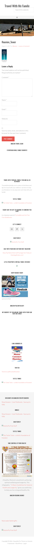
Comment (5, 77)
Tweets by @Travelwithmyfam (11, 371)
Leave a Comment (24, 46)
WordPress (18, 543)
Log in (25, 543)
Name (4, 100)
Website (5, 119)
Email (4, 109)
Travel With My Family (17, 6)
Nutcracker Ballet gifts (9, 521)
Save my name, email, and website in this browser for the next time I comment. (15, 132)
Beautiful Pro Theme (19, 541)
